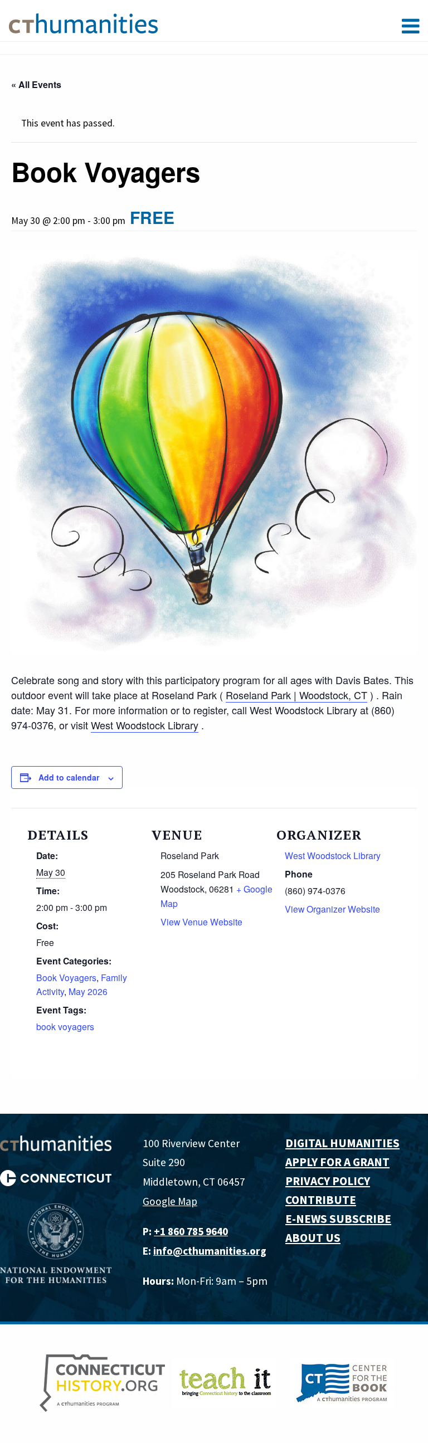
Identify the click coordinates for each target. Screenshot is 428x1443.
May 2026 (88, 991)
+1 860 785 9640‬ (191, 1231)
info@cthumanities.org (209, 1250)
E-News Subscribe (338, 1218)
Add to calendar (68, 777)
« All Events (36, 84)
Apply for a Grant (337, 1161)
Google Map (170, 1201)
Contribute (320, 1199)
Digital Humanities (342, 1142)
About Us (313, 1237)
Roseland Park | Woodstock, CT (296, 695)
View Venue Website (201, 921)
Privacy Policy (327, 1180)
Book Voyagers (66, 977)
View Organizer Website (332, 909)
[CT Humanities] (83, 23)
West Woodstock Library (144, 725)
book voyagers (65, 1026)
